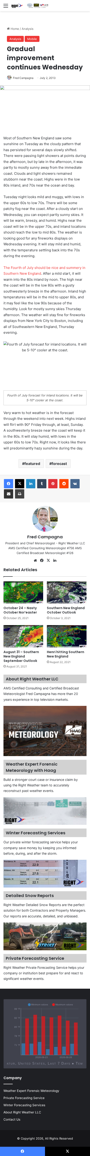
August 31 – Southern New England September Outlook (21, 656)
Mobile (32, 39)
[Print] (19, 494)
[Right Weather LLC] (30, 5)
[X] (19, 483)
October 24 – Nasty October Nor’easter (20, 610)
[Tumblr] (41, 483)
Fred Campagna (23, 78)
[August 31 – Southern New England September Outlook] (23, 636)
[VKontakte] (75, 483)
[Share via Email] (8, 494)
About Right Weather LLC (22, 1112)
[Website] (35, 560)
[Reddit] (64, 483)
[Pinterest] (52, 483)
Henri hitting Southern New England (65, 654)
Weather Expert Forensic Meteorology (31, 1091)
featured (32, 463)
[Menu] (5, 7)
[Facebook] (8, 483)
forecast (59, 463)
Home (14, 29)
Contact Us (11, 1119)
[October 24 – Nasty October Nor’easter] (23, 592)
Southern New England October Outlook (66, 610)
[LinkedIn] (30, 483)
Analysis (27, 29)
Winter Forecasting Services (24, 1105)
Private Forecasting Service (24, 1098)
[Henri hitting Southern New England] (67, 636)
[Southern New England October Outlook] (67, 592)
